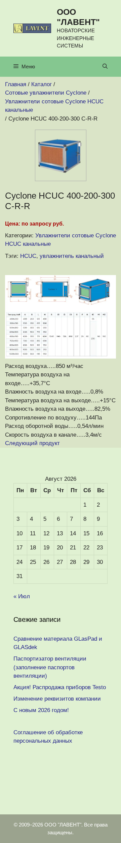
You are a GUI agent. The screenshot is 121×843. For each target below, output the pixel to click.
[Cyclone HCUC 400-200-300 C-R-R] (60, 179)
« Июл (21, 596)
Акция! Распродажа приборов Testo (59, 687)
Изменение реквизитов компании (57, 699)
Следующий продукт (32, 443)
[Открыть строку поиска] (105, 67)
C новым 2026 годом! (41, 710)
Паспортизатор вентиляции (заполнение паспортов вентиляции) (49, 667)
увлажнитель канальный (72, 256)
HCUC (28, 256)
